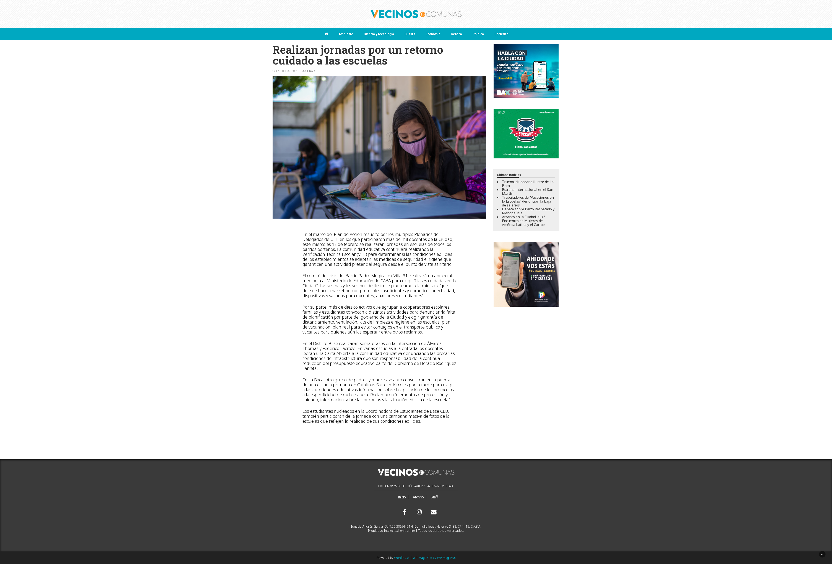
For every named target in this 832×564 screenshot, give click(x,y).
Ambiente (346, 34)
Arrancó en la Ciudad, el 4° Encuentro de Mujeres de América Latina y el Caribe (523, 220)
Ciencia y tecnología (379, 34)
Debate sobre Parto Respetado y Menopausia (528, 211)
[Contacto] (432, 512)
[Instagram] (418, 512)
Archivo (418, 497)
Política (478, 34)
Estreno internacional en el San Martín (527, 191)
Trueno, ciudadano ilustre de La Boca (528, 183)
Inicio (402, 497)
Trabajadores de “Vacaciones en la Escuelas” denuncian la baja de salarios (528, 201)
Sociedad (501, 34)
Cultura (410, 34)
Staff (434, 497)
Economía (433, 34)
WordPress (402, 558)
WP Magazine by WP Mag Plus (434, 558)
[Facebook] (404, 512)
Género (456, 34)
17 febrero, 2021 (287, 71)
